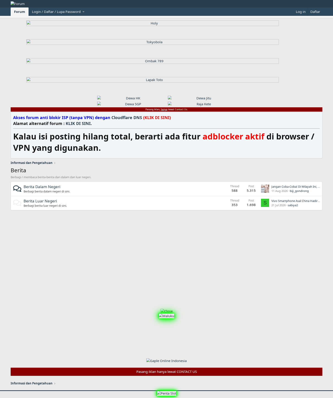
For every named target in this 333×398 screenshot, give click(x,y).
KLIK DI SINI (78, 123)
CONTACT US (187, 371)
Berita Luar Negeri (40, 201)
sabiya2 (293, 205)
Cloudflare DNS (141, 117)
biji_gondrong (299, 191)
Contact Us (181, 109)
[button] (58, 11)
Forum (19, 11)
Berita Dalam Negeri (42, 186)
